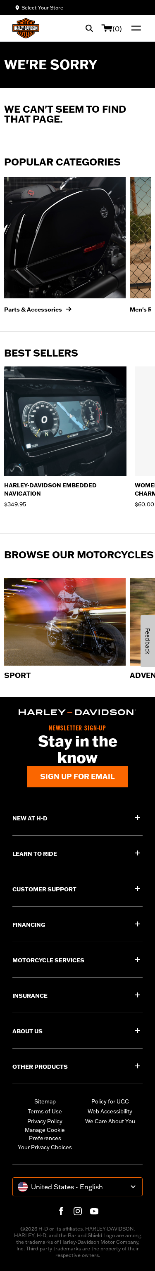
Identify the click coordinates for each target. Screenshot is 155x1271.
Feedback (148, 641)
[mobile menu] (134, 28)
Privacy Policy (44, 1121)
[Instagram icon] (78, 1211)
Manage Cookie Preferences (45, 1134)
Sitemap (45, 1101)
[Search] (89, 28)
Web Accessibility (110, 1111)
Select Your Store (42, 8)
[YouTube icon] (94, 1211)
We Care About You (110, 1121)
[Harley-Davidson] (77, 712)
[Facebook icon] (61, 1211)
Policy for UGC (110, 1101)
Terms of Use (45, 1111)
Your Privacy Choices (45, 1147)
